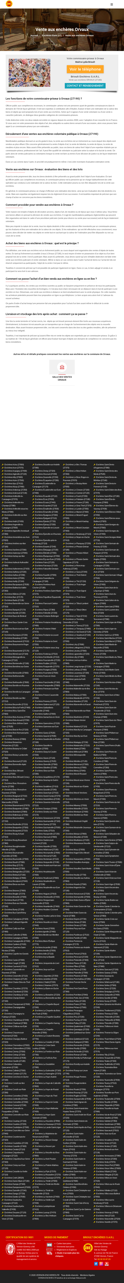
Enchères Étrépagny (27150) (46, 550)
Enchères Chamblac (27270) (16, 988)
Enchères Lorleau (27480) (76, 670)
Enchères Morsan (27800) (76, 834)
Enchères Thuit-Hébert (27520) (108, 1039)
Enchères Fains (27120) (44, 562)
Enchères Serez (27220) (106, 988)
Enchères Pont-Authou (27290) (78, 979)
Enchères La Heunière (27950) (47, 1121)
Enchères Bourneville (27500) (16, 859)
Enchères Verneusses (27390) (108, 1156)
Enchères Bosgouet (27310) (15, 796)
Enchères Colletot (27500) (15, 1070)
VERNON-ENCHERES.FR (47, 1275)
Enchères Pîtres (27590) (75, 966)
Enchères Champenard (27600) (17, 1004)
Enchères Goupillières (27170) (47, 777)
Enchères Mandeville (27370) (77, 698)
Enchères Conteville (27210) (15, 1099)
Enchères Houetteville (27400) (47, 906)
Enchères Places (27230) (76, 970)
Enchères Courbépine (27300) (16, 1127)
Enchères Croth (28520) (14, 1178)
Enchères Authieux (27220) (15, 572)
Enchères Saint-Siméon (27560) (109, 840)
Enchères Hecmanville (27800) (47, 853)
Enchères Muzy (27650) (75, 850)
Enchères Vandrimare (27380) (108, 1124)
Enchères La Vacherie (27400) (47, 1197)
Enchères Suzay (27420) (106, 1001)
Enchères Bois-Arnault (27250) (16, 720)
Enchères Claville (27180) (14, 1061)
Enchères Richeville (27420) (77, 1052)
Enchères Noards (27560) (76, 884)
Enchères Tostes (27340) (106, 1061)
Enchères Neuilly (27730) (76, 875)
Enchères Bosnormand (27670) (17, 805)
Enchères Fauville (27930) (45, 575)
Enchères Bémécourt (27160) (16, 654)
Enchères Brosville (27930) (15, 897)
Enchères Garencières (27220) (47, 723)
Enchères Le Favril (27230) (76, 496)
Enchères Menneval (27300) (77, 764)
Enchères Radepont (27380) (77, 1042)
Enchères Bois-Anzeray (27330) (17, 717)
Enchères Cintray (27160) (14, 1055)
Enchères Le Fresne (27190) (77, 502)
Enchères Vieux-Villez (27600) (108, 1168)
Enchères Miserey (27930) (76, 805)
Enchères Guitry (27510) (45, 831)
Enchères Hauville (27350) (46, 846)
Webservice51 (81, 1278)
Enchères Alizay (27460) (14, 487)
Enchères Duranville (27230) (46, 477)
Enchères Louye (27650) (75, 676)
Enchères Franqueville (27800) (47, 685)
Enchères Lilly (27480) (75, 657)
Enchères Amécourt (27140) (15, 493)
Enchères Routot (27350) (76, 1089)
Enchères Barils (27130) (14, 600)
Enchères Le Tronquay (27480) (78, 629)
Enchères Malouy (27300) (76, 695)
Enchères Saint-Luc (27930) (107, 635)
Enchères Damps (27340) (14, 1184)
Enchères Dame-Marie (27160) (16, 1181)
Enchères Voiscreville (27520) (108, 1219)
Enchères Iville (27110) (44, 954)
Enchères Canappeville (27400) (17, 941)
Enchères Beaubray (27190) (15, 638)
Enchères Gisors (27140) (45, 758)
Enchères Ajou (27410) (13, 483)
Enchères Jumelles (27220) (46, 979)
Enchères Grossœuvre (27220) (47, 818)
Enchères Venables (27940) (107, 1140)
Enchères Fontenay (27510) (46, 654)
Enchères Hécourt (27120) (45, 856)
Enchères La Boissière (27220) (47, 995)
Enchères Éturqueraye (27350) (47, 556)
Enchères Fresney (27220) (45, 701)
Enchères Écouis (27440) (45, 502)
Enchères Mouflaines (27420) (77, 840)
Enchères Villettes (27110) (106, 1190)
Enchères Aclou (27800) (14, 465)
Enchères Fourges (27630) (46, 670)
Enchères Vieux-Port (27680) (108, 1165)
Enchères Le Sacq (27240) (76, 572)
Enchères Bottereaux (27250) (16, 815)
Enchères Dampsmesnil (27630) (17, 1187)
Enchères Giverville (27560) (46, 764)
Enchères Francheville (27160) (47, 682)
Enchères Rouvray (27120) (76, 1093)
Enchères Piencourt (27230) (77, 957)
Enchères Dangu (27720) (14, 1194)
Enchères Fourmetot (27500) (46, 673)
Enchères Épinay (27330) (45, 525)
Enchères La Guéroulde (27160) (48, 1070)
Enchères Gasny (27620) (45, 733)
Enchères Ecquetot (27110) (46, 506)
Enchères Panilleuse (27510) (77, 935)
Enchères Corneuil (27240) (15, 1105)
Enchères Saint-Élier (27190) (107, 496)
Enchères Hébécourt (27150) (46, 850)
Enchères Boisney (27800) (15, 739)
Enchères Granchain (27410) (46, 793)
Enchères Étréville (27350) (45, 553)
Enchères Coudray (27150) (15, 1121)
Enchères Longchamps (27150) (78, 667)
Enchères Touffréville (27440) (108, 1064)
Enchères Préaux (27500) (76, 1007)
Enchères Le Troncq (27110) (77, 626)
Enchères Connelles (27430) (16, 1096)
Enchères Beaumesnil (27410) (16, 641)
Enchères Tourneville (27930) (108, 1080)
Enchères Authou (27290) (14, 575)
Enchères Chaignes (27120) (15, 979)
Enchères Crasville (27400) (15, 1146)
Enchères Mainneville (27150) (78, 685)
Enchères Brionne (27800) (15, 891)
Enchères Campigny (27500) (16, 938)
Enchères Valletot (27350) (106, 1121)
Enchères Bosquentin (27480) (16, 809)
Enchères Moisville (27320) (77, 809)
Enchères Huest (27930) (45, 928)
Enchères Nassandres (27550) (78, 859)
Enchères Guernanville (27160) (47, 821)
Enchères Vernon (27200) (106, 1159)
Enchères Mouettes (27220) (77, 837)
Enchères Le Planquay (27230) (78, 543)
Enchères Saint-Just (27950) (107, 607)
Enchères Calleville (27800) (15, 935)
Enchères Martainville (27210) (78, 745)
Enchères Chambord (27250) (16, 992)
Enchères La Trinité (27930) (46, 1181)
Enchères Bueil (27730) (13, 900)
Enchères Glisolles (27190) (46, 768)
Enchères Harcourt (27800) (46, 837)
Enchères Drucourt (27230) (46, 474)
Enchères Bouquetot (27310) (16, 831)
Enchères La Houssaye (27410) (48, 1124)
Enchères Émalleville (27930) (47, 509)
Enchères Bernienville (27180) (16, 663)
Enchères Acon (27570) (13, 468)
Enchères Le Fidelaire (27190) (78, 499)
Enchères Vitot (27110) (105, 1216)
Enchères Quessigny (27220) (77, 1029)
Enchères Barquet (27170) (15, 610)
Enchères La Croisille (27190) (47, 1042)
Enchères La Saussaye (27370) (47, 1178)
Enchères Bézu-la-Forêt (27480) (17, 708)
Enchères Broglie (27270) (14, 894)
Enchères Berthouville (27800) (16, 682)
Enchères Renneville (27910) (77, 1045)
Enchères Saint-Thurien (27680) (109, 862)
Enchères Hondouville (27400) (47, 897)
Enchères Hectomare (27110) (47, 859)
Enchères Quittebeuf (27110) (77, 1039)
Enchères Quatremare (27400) (78, 1026)
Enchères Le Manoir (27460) (77, 512)
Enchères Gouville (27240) (46, 790)
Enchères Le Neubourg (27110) (78, 534)
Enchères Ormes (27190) (76, 922)
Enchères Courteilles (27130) (16, 1143)
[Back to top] (117, 1276)
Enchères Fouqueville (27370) (47, 667)
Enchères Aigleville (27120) (15, 474)
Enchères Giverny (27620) (45, 761)
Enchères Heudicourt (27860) (47, 878)
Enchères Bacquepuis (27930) (16, 584)
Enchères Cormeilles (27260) (16, 1102)
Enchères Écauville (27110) (46, 496)
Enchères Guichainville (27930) (47, 827)
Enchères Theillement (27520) (108, 1011)
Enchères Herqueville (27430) (47, 862)
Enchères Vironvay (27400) (107, 1213)
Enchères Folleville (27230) (46, 613)
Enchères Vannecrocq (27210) (108, 1127)
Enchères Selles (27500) (106, 985)
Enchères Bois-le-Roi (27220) (16, 730)
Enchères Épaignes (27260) (46, 515)
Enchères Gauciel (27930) (45, 736)
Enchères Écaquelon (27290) (47, 480)
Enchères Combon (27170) (15, 1074)
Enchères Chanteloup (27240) (16, 1020)
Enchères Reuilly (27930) (76, 1048)
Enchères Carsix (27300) (14, 960)
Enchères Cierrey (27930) (14, 1052)
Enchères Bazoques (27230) (16, 635)
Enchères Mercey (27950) (76, 768)
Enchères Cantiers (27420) (15, 944)
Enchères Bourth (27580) (14, 862)
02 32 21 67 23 (104, 1259)
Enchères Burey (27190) (14, 910)
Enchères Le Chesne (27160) (77, 490)
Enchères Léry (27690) (75, 644)
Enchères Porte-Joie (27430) (77, 998)
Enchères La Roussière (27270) (48, 1175)
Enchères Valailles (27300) (107, 1118)
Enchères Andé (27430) (14, 521)
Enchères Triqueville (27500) (107, 1105)
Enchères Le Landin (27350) (77, 509)
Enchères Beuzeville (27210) (16, 704)
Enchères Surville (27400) (106, 998)
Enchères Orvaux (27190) (76, 925)
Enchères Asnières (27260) (15, 550)
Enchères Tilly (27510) (105, 1055)
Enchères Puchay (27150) (76, 1020)
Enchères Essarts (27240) (45, 547)
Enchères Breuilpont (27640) (16, 881)
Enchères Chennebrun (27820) (17, 1045)
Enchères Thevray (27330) (107, 1014)
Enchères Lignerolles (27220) (77, 654)
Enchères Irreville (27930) (45, 951)
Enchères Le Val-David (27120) (78, 632)
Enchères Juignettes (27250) (46, 976)
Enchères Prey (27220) (75, 1017)
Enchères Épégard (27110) (46, 518)
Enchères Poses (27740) (76, 1004)
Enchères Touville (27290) (106, 1102)
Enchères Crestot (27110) (14, 1149)
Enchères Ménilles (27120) (76, 761)
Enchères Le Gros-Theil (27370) (78, 506)
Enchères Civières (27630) (15, 1058)
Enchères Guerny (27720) (45, 824)
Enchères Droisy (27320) (45, 471)
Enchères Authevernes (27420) (16, 569)
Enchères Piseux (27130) (76, 963)
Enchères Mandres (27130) (77, 701)
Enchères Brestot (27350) (14, 869)
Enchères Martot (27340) (75, 749)
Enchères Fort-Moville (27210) (47, 657)
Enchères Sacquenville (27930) (78, 1099)
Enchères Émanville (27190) (46, 512)
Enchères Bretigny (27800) (15, 878)
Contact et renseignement (85, 85)
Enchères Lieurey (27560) (76, 651)
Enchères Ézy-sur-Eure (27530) (47, 559)
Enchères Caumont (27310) (15, 966)
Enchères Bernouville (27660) (16, 673)
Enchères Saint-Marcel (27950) (108, 641)
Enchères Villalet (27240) (106, 1171)
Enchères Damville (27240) (15, 1190)
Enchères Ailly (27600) (13, 477)
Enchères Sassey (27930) (106, 973)
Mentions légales (87, 1275)
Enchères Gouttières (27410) (46, 786)
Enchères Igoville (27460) (45, 932)
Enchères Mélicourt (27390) (77, 752)
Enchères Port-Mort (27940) (77, 995)
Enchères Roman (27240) (76, 1055)
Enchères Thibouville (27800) (108, 1020)
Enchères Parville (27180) (76, 938)
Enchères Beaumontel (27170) (16, 651)
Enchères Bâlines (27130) (14, 594)
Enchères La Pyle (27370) (45, 1171)
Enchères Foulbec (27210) (45, 663)
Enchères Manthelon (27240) (77, 717)
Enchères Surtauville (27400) (108, 995)
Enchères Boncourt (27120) (15, 761)
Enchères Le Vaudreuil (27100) (78, 635)
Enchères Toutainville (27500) (108, 1099)
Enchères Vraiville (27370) (106, 1222)
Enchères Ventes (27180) (106, 1146)
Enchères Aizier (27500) (14, 480)
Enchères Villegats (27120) (107, 1175)
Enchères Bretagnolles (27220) (17, 872)
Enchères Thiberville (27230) (107, 1017)
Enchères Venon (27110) (106, 1143)
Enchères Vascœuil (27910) (107, 1130)
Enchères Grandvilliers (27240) (47, 799)
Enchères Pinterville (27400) (77, 960)
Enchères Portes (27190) (76, 1001)
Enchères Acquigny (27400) (15, 471)
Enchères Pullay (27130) (76, 1023)
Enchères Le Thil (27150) (76, 581)
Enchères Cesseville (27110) (16, 976)
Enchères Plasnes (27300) (76, 976)
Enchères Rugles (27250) (76, 1096)
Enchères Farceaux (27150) (46, 566)
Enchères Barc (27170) (13, 597)
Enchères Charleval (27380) (15, 1023)
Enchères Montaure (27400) (77, 812)
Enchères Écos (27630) (44, 499)
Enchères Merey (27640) (75, 771)
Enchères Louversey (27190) (77, 673)
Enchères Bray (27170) (13, 865)
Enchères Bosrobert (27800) (15, 812)
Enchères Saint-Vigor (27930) (108, 884)
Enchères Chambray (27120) (16, 995)
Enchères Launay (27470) (45, 1213)
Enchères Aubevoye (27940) (15, 553)
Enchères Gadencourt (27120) (47, 704)
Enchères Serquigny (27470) (107, 992)
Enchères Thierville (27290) (107, 1023)
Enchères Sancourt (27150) (107, 970)
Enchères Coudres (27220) (15, 1124)
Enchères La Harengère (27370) (48, 1074)
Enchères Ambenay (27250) (15, 490)
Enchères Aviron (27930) (14, 578)
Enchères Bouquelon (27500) (16, 827)
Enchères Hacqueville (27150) (47, 834)
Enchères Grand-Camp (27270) (47, 796)
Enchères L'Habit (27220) (45, 982)
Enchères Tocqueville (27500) (108, 1058)
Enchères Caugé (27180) (14, 963)
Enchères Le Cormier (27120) (77, 493)
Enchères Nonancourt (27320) (78, 894)
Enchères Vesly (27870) (105, 1162)
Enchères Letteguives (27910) (78, 648)
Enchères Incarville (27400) (46, 947)
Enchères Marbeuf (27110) (76, 726)
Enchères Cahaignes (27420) (16, 919)
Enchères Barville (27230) (14, 613)
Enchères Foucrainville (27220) (47, 660)
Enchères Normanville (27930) (78, 897)
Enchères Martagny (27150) (77, 742)
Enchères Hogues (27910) (45, 894)
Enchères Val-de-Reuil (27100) (108, 1115)
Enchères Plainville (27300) (77, 973)
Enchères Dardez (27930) (14, 1197)
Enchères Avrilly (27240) (14, 581)
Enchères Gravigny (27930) (46, 809)
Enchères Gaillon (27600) (45, 714)
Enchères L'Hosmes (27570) (46, 985)
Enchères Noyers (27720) (76, 919)
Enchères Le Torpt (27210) (76, 616)
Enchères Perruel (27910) (76, 954)
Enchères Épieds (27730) (45, 521)
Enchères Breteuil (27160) (15, 875)
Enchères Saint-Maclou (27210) (109, 638)
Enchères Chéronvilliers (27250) (17, 1048)
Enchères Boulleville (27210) (16, 824)
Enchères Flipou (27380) (45, 610)
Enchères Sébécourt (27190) (107, 982)
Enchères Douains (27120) (15, 1213)
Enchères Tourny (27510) (106, 1083)
